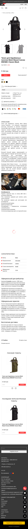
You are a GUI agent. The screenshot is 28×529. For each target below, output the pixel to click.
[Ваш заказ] (20, 8)
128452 (3, 432)
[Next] (16, 388)
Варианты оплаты (9, 101)
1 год (16, 270)
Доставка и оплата (5, 482)
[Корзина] (25, 8)
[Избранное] (22, 8)
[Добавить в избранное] (23, 68)
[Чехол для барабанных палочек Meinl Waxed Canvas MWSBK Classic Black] (7, 82)
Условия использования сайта (8, 486)
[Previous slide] (3, 29)
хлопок (17, 263)
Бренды (3, 517)
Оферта (3, 490)
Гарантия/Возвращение (11, 113)
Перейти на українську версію (14, 523)
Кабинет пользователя (8, 497)
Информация (5, 477)
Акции (2, 511)
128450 (3, 384)
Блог (22, 4)
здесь (2, 311)
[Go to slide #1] (7, 49)
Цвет (2, 79)
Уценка (6, 511)
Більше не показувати (14, 526)
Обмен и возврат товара (7, 480)
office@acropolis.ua (5, 466)
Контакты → (4, 457)
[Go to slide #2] (20, 49)
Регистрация (4, 501)
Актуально (4, 510)
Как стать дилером (5, 479)
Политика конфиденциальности (9, 488)
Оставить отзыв (23, 340)
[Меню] (6, 8)
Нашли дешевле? (22, 75)
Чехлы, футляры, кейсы (8, 12)
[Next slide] (24, 29)
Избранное (4, 503)
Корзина (3, 504)
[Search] (2, 8)
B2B (26, 4)
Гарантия (3, 484)
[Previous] (12, 388)
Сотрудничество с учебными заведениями (11, 494)
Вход (2, 499)
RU (4, 470)
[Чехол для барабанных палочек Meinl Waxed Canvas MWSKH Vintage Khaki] (4, 82)
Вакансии (3, 515)
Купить (5, 75)
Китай (16, 266)
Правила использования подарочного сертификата (13, 492)
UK (2, 470)
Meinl (16, 257)
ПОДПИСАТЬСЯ (14, 451)
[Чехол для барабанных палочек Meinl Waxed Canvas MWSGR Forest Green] (2, 82)
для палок (17, 260)
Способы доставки (10, 86)
